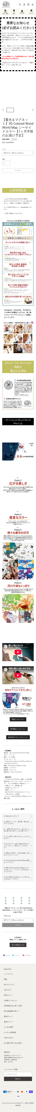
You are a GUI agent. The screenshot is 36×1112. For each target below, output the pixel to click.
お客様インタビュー (11, 1000)
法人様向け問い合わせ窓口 (13, 1043)
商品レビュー (8, 995)
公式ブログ (8, 990)
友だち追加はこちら (18, 945)
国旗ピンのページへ (18, 719)
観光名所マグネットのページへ (18, 737)
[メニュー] (32, 4)
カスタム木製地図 (10, 1032)
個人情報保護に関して (11, 1011)
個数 (3, 159)
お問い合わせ (8, 1038)
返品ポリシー (8, 1022)
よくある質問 (8, 1027)
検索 (5, 979)
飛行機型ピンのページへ (18, 729)
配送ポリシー (8, 1016)
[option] (10, 110)
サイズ (4, 149)
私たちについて (9, 984)
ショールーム (8, 974)
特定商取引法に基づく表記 (13, 1006)
